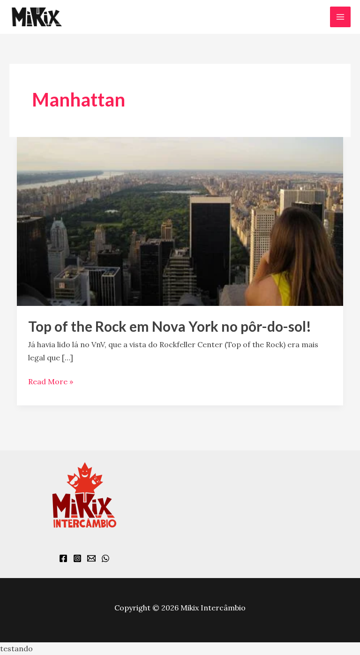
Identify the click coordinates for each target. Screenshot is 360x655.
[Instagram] (77, 558)
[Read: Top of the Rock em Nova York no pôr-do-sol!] (180, 220)
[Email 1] (91, 558)
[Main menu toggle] (340, 17)
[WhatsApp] (105, 558)
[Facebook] (63, 558)
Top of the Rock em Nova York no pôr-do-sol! (169, 326)
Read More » (50, 380)
